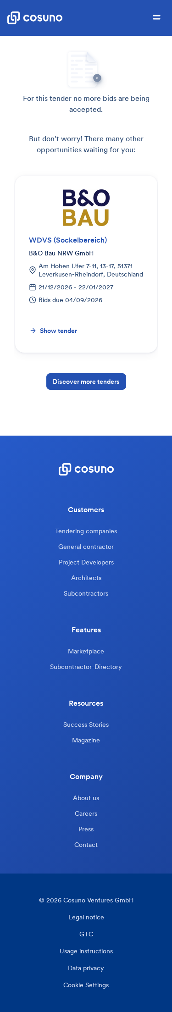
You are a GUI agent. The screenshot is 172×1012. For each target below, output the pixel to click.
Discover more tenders (86, 381)
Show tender (58, 330)
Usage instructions (86, 951)
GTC (86, 934)
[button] (156, 18)
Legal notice (86, 917)
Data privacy (86, 968)
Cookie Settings (86, 985)
